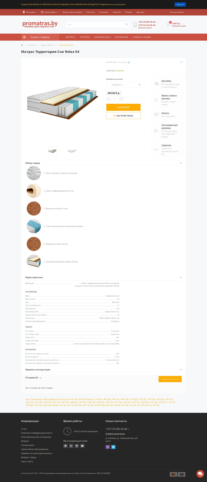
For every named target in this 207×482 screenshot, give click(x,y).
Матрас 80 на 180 (68, 399)
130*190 (118, 402)
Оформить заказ (179, 25)
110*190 (171, 402)
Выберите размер (114, 79)
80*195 (86, 405)
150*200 (47, 402)
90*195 (63, 405)
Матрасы (32, 45)
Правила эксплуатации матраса (36, 453)
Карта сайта (27, 461)
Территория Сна (47, 45)
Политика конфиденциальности (36, 433)
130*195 (109, 402)
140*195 (82, 402)
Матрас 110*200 (94, 399)
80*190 (94, 405)
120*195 (136, 402)
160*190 (29, 402)
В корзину (123, 107)
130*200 (100, 402)
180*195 (115, 399)
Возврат (25, 441)
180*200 (107, 399)
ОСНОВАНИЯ (121, 37)
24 (118, 299)
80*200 (78, 405)
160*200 (160, 399)
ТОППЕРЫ (84, 37)
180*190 (124, 399)
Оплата (165, 113)
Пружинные (36, 399)
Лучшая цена (27, 445)
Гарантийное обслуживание (34, 449)
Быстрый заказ (124, 115)
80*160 (109, 405)
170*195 (142, 399)
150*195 (56, 402)
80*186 (101, 405)
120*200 (127, 402)
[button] (30, 12)
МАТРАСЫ (70, 37)
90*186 (81, 399)
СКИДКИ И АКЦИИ (142, 37)
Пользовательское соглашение (36, 437)
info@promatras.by (115, 433)
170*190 (151, 399)
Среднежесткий (112, 296)
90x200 (55, 405)
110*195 (153, 402)
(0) (129, 62)
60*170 (148, 405)
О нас (24, 428)
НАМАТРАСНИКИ (102, 37)
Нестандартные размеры (170, 126)
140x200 (73, 402)
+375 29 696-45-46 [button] (116, 429)
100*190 (47, 405)
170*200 (133, 399)
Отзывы (128, 12)
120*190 (144, 402)
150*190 (65, 402)
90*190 (70, 405)
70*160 (156, 405)
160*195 (169, 399)
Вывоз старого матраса (72, 12)
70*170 (140, 405)
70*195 (125, 405)
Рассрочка (104, 12)
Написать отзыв (170, 379)
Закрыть (180, 4)
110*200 (162, 402)
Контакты (91, 12)
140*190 (91, 402)
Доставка (140, 12)
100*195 (38, 405)
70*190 (132, 405)
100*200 (29, 405)
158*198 (38, 402)
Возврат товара (28, 457)
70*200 (117, 405)
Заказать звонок (145, 27)
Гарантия (117, 12)
